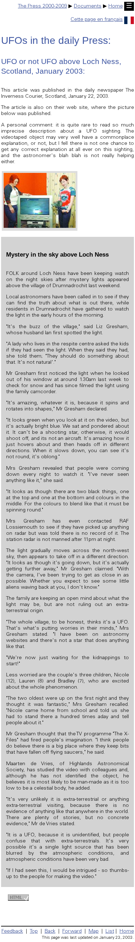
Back (50, 931)
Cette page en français (97, 19)
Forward (72, 931)
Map (94, 931)
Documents (88, 6)
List (109, 931)
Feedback (12, 931)
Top (34, 931)
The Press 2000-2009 (42, 6)
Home (115, 6)
